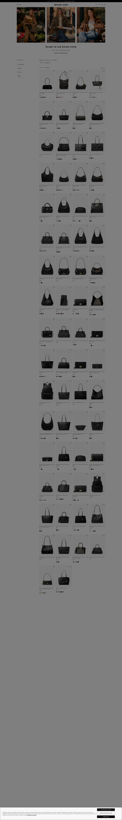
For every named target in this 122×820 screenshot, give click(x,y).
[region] (61, 813)
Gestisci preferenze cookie (106, 813)
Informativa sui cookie (31, 815)
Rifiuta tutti (106, 816)
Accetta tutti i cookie (106, 809)
